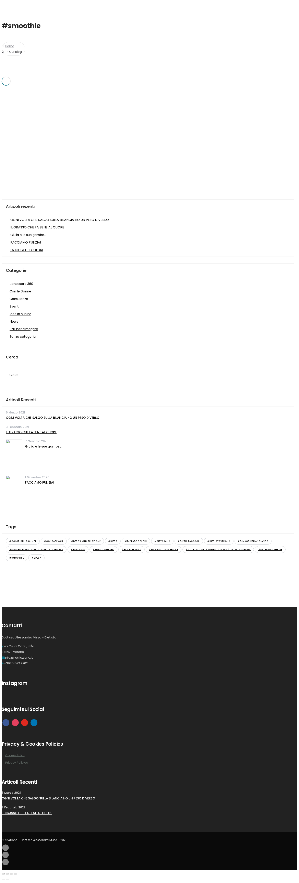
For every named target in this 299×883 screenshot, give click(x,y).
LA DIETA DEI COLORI (26, 250)
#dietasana (162, 541)
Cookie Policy (15, 755)
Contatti (241, 7)
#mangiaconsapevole (163, 549)
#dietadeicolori (136, 541)
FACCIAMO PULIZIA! (25, 242)
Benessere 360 (21, 283)
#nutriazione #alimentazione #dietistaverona (218, 549)
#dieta (112, 541)
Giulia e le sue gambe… (28, 235)
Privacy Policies (16, 762)
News (14, 321)
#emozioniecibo (103, 549)
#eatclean (78, 549)
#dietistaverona (218, 541)
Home (162, 7)
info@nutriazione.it (19, 657)
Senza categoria (23, 336)
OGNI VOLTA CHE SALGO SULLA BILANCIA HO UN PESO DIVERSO (59, 219)
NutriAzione (204, 7)
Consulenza (19, 299)
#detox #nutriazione (86, 541)
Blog (257, 7)
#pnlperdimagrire (270, 549)
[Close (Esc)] (3, 873)
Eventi (14, 306)
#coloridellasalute (22, 541)
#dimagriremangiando (253, 541)
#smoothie (16, 557)
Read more (98, 124)
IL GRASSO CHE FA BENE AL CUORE (37, 227)
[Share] (7, 873)
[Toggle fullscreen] (11, 873)
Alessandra (181, 7)
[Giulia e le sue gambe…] (14, 469)
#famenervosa (131, 549)
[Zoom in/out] (15, 873)
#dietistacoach (189, 541)
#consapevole (53, 541)
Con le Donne (20, 291)
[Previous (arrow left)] (3, 879)
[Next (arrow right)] (7, 879)
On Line (224, 7)
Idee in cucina (20, 314)
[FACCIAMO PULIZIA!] (14, 505)
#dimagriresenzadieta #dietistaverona (36, 549)
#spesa (36, 557)
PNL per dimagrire (24, 329)
